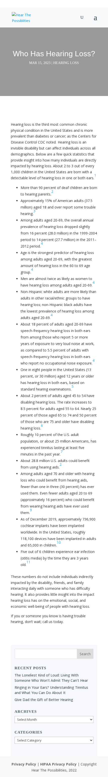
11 (28, 562)
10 (59, 542)
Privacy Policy (24, 764)
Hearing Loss (66, 63)
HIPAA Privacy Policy (58, 764)
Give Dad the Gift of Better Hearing (44, 699)
